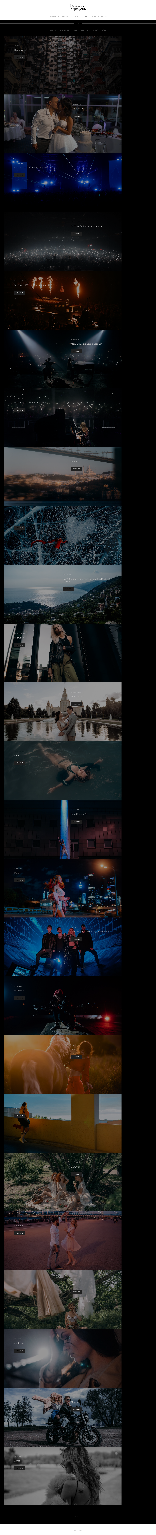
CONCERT (54, 30)
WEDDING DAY (85, 30)
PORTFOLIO (52, 16)
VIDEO (76, 16)
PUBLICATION (65, 16)
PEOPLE (74, 30)
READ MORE (19, 57)
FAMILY (95, 30)
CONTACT (104, 16)
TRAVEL (103, 30)
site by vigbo (78, 1530)
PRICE (94, 16)
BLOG (85, 16)
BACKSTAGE (64, 30)
